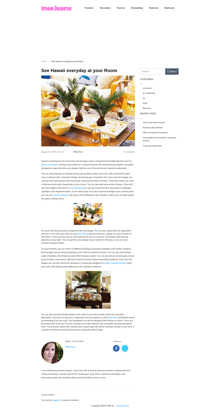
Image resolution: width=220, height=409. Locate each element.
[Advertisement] (110, 38)
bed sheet (113, 317)
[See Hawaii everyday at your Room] (88, 111)
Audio (145, 103)
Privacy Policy (122, 406)
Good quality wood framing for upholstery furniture (159, 139)
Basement (147, 108)
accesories (147, 88)
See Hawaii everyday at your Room (79, 70)
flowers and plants (49, 165)
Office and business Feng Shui (155, 132)
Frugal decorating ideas (152, 146)
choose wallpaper (61, 195)
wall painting (76, 188)
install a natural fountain (115, 263)
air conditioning (149, 93)
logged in (57, 400)
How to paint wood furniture (154, 122)
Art (144, 98)
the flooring (83, 234)
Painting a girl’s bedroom (153, 128)
